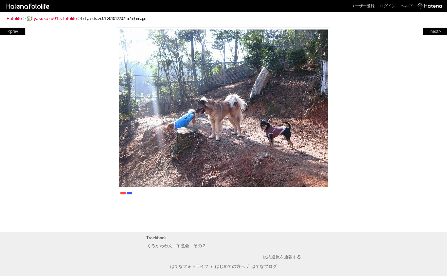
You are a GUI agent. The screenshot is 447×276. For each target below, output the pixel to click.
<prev (13, 31)
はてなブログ (264, 266)
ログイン (388, 6)
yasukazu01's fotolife (55, 18)
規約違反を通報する (282, 256)
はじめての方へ (230, 266)
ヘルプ (407, 6)
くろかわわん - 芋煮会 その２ (176, 245)
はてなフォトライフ (189, 266)
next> (435, 31)
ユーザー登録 (363, 6)
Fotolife (14, 18)
